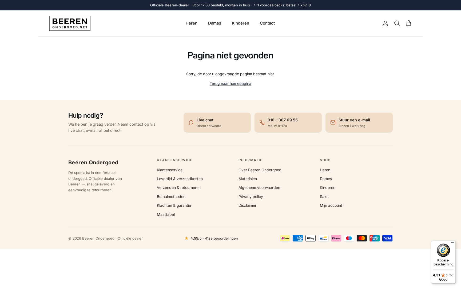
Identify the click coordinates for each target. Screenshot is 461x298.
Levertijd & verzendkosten (180, 178)
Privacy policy (251, 196)
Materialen (248, 178)
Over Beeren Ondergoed (260, 170)
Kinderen (240, 23)
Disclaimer (247, 205)
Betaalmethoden (171, 196)
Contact (267, 23)
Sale (323, 196)
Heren (191, 23)
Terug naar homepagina (230, 83)
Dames (214, 23)
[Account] (384, 23)
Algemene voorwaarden (259, 187)
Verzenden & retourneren (179, 187)
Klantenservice (169, 170)
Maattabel (166, 214)
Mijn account (331, 205)
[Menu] (452, 244)
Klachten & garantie (174, 205)
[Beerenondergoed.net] (69, 23)
